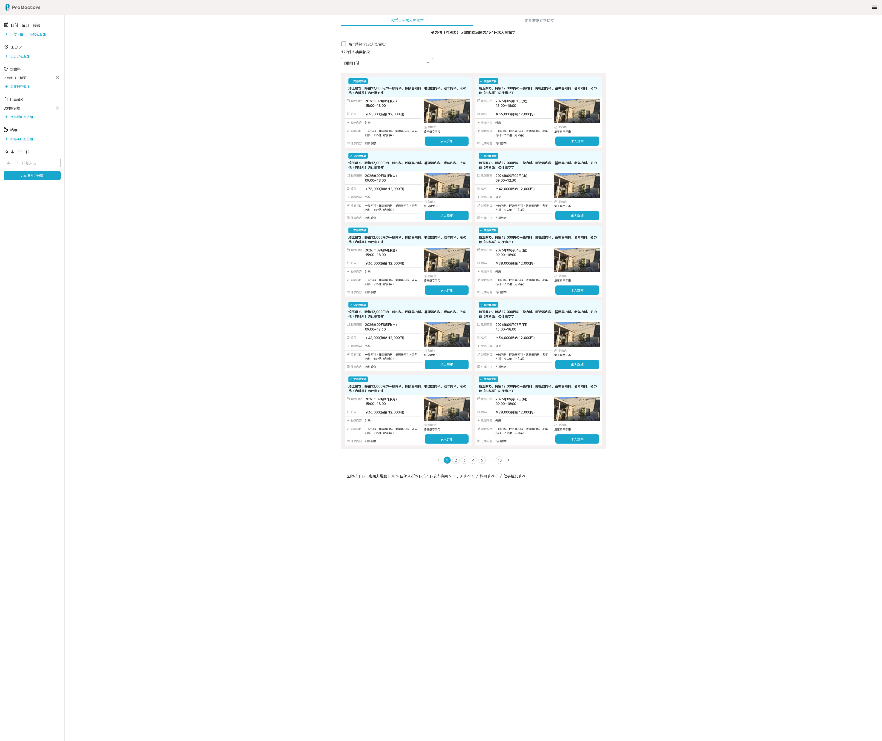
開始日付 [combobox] (351, 63)
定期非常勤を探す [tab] (539, 20)
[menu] (874, 7)
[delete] (57, 78)
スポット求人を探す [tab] (407, 20)
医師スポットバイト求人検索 (424, 476)
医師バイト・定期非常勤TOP (371, 476)
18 (500, 460)
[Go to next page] (508, 460)
